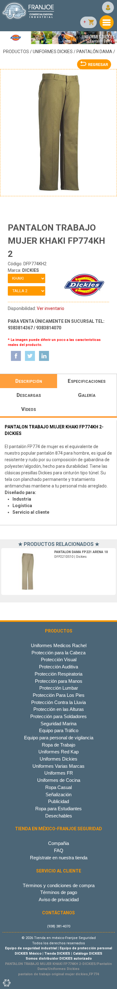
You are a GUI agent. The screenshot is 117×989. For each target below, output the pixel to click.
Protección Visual (58, 659)
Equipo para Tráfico (58, 730)
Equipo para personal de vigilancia (58, 737)
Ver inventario (50, 308)
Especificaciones (86, 381)
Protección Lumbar (58, 688)
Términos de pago (58, 892)
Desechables (58, 815)
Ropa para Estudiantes (58, 808)
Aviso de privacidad (59, 899)
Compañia (58, 843)
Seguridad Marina (58, 723)
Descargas (29, 395)
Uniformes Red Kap (58, 751)
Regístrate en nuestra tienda (58, 857)
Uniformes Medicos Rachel (58, 645)
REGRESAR (98, 64)
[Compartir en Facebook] (16, 356)
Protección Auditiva (58, 666)
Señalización (58, 794)
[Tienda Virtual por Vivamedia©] (6, 982)
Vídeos (28, 409)
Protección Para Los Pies (59, 695)
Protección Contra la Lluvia (58, 702)
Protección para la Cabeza (58, 652)
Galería (86, 395)
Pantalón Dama (94, 51)
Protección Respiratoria (58, 674)
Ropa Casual (58, 787)
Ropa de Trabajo (58, 744)
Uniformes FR (58, 773)
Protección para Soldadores (58, 716)
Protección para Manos (58, 681)
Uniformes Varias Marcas (58, 766)
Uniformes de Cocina (58, 780)
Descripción (28, 381)
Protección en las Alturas (58, 709)
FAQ (58, 850)
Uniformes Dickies (53, 51)
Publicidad (58, 801)
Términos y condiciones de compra (59, 885)
